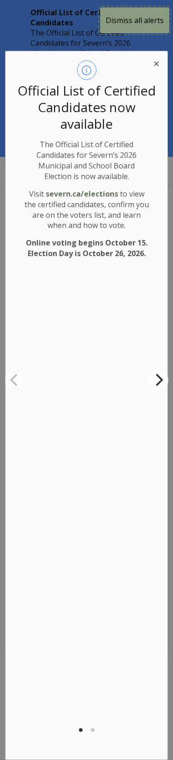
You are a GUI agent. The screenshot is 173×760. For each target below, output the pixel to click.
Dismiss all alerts (135, 20)
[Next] (158, 380)
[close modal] (156, 62)
